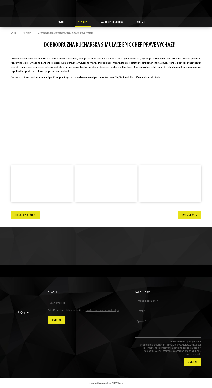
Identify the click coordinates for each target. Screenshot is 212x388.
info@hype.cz (23, 312)
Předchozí (25, 215)
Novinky (83, 22)
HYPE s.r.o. (106, 8)
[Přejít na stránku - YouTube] (189, 6)
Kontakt (141, 22)
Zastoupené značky (112, 22)
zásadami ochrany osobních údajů (102, 310)
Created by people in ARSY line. (106, 382)
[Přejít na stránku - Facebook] (198, 6)
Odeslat (56, 320)
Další (189, 215)
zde (199, 353)
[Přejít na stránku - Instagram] (179, 6)
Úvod (61, 22)
